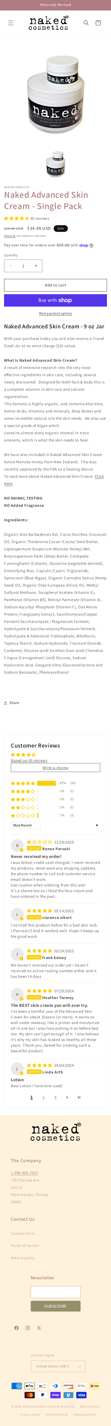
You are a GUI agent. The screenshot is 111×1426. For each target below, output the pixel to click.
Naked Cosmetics (35, 1406)
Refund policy (23, 1257)
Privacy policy (30, 1414)
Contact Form (23, 1233)
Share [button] (14, 702)
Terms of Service (25, 1245)
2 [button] (44, 1097)
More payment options (55, 313)
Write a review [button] (55, 767)
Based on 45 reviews (29, 760)
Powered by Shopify (61, 1406)
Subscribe (55, 1306)
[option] (55, 93)
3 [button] (55, 1097)
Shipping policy (84, 1414)
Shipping (9, 236)
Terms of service (57, 1414)
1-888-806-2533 (24, 1172)
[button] (11, 23)
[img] (40, 842)
